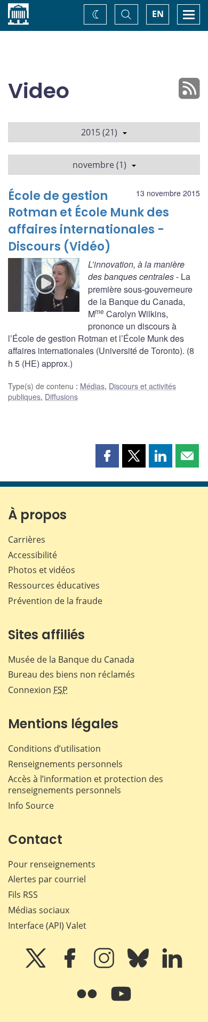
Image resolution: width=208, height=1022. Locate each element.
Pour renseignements (51, 864)
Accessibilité (32, 555)
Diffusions (61, 396)
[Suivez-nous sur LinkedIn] (172, 965)
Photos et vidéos (41, 570)
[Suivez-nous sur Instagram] (105, 965)
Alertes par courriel (47, 879)
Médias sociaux (38, 910)
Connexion (38, 690)
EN (158, 14)
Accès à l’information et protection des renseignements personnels (85, 784)
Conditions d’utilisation (54, 748)
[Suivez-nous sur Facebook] (71, 965)
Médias (92, 386)
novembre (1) (99, 165)
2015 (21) (99, 132)
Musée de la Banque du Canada (71, 659)
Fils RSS (23, 894)
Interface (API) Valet (47, 925)
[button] (107, 456)
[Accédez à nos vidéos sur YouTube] (121, 1001)
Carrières (26, 539)
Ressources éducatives (54, 585)
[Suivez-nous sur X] (37, 965)
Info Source (31, 805)
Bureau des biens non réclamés (71, 674)
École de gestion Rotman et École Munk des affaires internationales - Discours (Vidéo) (88, 221)
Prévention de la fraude (55, 601)
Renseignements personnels (65, 764)
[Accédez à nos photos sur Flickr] (88, 1001)
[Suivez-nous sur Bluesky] (139, 965)
